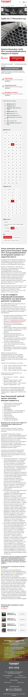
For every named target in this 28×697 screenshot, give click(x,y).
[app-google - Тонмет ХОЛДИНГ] (10, 689)
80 (8, 165)
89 (20, 165)
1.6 (9, 192)
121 (5, 171)
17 (16, 138)
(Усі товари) (4, 608)
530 (13, 183)
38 (8, 153)
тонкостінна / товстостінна (11, 240)
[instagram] (18, 668)
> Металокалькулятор (14, 686)
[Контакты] (20, 2)
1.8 (12, 192)
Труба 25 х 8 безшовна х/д (11, 624)
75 (20, 162)
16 (12, 138)
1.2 (21, 189)
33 (8, 150)
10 (8, 135)
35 (20, 150)
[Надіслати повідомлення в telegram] (14, 668)
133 (13, 171)
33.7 (13, 150)
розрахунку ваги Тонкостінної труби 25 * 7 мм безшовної (15, 320)
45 (20, 153)
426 (9, 183)
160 (13, 174)
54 (5, 159)
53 (20, 156)
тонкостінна (16, 237)
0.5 (5, 189)
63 (20, 159)
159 (9, 174)
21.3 (16, 141)
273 (5, 180)
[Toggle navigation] (3, 6)
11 (12, 204)
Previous (1, 9)
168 (16, 174)
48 (5, 156)
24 (8, 144)
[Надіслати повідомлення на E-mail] (10, 668)
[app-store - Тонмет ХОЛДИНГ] (18, 689)
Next (26, 9)
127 (9, 171)
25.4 (16, 144)
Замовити (22, 614)
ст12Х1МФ (6, 231)
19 (5, 141)
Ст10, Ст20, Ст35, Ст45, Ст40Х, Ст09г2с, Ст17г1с (14, 225)
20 (8, 141)
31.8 (20, 147)
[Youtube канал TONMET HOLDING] (12, 668)
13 (16, 135)
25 (12, 144)
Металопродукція (8, 675)
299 (9, 180)
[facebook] (16, 668)
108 (13, 168)
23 (5, 144)
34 (16, 150)
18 (20, 138)
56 (5, 216)
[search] (25, 5)
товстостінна (7, 237)
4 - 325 (5, 132)
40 (12, 153)
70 (12, 162)
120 (20, 168)
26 (20, 144)
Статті (8, 677)
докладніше (7, 81)
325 (13, 180)
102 (9, 168)
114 (16, 168)
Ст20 (12, 228)
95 (5, 168)
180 (20, 174)
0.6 (13, 189)
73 (16, 162)
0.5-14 (9, 189)
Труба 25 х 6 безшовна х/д (11, 619)
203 (9, 177)
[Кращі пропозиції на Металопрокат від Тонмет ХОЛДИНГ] (6, 1)
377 (20, 180)
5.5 (20, 198)
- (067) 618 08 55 (7, 682)
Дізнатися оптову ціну (11, 68)
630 (16, 183)
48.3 (9, 156)
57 (8, 159)
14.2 (5, 138)
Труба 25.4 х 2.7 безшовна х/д (12, 630)
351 (16, 180)
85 (16, 165)
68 (8, 162)
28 (8, 147)
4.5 (12, 198)
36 (5, 153)
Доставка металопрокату (21, 677)
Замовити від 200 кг (17, 58)
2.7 (9, 195)
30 (16, 147)
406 (5, 183)
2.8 (12, 195)
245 (20, 177)
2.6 (5, 195)
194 (5, 177)
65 (5, 162)
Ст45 (17, 228)
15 (8, 138)
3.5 (5, 198)
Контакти (21, 675)
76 (5, 165)
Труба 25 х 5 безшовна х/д (11, 613)
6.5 (9, 201)
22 (20, 141)
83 (12, 165)
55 (20, 213)
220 (16, 177)
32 (5, 150)
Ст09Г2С (6, 222)
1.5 (5, 192)
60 (12, 159)
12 (12, 135)
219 (13, 177)
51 (16, 156)
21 (12, 141)
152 (5, 174)
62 (16, 159)
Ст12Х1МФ (7, 228)
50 (12, 156)
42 (16, 153)
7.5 (16, 201)
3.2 (20, 195)
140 (16, 171)
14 (20, 135)
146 (20, 171)
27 (5, 147)
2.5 (20, 192)
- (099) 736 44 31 (20, 682)
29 (12, 147)
